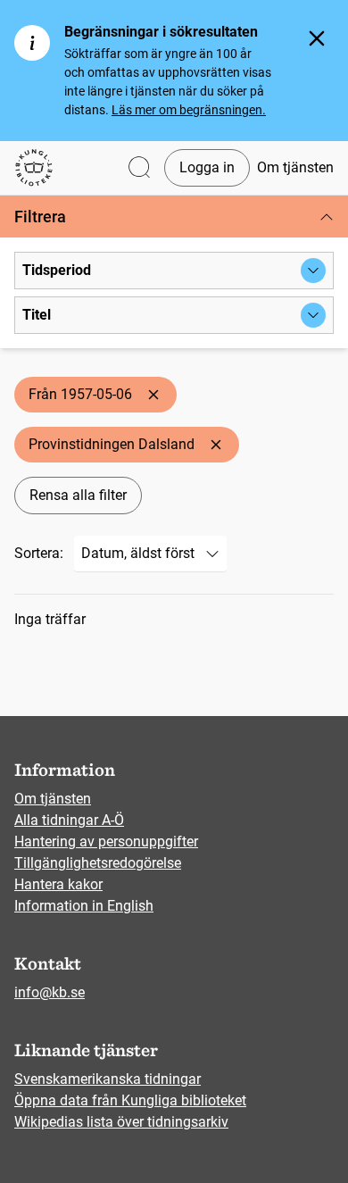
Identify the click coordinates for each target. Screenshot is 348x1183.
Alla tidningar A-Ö (69, 820)
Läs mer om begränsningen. (189, 110)
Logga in (207, 167)
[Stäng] (317, 38)
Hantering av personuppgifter (106, 841)
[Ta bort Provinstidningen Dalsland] (215, 444)
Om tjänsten (295, 167)
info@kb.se (49, 992)
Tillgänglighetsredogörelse (97, 862)
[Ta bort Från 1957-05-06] (153, 394)
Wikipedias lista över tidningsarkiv (121, 1121)
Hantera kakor (58, 884)
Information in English (83, 905)
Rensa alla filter (78, 495)
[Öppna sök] (139, 168)
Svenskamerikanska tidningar (107, 1079)
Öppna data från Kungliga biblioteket (130, 1100)
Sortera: (38, 553)
